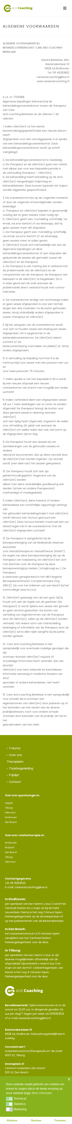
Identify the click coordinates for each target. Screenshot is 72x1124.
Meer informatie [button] (42, 1093)
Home (19, 34)
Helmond (10, 812)
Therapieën (15, 762)
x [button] (69, 1079)
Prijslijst (14, 775)
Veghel (9, 803)
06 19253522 (17, 883)
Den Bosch (11, 822)
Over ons (15, 755)
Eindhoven (11, 817)
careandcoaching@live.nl (31, 887)
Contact (15, 782)
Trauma (14, 748)
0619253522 (56, 1014)
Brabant (9, 847)
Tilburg (9, 807)
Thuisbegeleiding (21, 768)
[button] (9, 1099)
